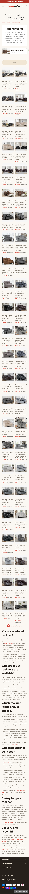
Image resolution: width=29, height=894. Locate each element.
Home (3, 22)
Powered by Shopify (7, 880)
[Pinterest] (12, 875)
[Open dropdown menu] (25, 859)
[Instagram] (8, 875)
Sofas (8, 22)
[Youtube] (5, 875)
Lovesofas (13, 879)
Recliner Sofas (16, 22)
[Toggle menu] (2, 6)
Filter (14, 62)
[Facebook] (2, 875)
